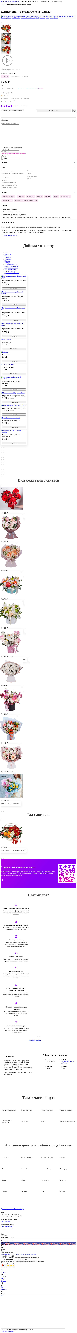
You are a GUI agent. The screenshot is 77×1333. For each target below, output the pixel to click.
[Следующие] (2, 68)
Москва (62, 1191)
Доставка (7, 89)
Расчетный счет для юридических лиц (26, 200)
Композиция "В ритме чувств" (10, 502)
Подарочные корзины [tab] (11, 266)
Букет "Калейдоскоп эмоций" (10, 790)
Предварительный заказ (16, 110)
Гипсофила (24, 1121)
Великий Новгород (47, 1169)
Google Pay (30, 196)
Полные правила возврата (10, 235)
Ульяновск (5, 1157)
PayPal (56, 196)
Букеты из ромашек (66, 1110)
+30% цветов (15, 76)
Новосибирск (25, 1169)
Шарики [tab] (7, 256)
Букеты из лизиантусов (67, 1121)
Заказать (4, 110)
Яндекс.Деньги (65, 196)
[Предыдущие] (1, 22)
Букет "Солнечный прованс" (10, 571)
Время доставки (6, 155)
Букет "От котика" (7, 761)
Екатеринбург (45, 1180)
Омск (4, 1180)
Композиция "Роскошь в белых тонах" (13, 646)
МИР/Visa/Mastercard (8, 196)
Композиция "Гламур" (8, 715)
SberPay (39, 196)
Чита (42, 1191)
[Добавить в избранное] (74, 110)
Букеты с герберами (47, 1110)
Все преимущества (35, 1040)
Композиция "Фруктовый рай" (11, 600)
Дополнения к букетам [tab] (12, 273)
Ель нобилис (5, 177)
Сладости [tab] (8, 259)
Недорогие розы (26, 1110)
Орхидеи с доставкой (9, 1110)
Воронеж (63, 1180)
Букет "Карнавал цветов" (9, 744)
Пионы (43, 1121)
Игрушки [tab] (8, 261)
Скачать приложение (7, 1331)
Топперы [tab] (7, 263)
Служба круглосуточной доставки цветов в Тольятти (19, 1254)
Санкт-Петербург (26, 1157)
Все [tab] (6, 252)
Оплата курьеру (7, 200)
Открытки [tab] (8, 254)
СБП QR (47, 196)
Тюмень (4, 1191)
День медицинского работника (67, 1062)
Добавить (15, 288)
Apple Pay (21, 196)
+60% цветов (26, 76)
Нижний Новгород (47, 1157)
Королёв (24, 1191)
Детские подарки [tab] (10, 271)
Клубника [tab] (8, 257)
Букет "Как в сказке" (7, 543)
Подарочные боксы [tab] (11, 264)
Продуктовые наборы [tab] (11, 268)
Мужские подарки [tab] (10, 269)
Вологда (5, 1169)
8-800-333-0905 (5, 1221)
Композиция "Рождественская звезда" (13, 848)
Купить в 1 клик (53, 110)
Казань (23, 1180)
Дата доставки (6, 149)
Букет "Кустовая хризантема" (10, 686)
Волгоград (63, 1169)
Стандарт (5, 76)
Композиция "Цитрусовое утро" (11, 629)
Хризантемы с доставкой (6, 1121)
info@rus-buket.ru (6, 1226)
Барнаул (62, 1157)
